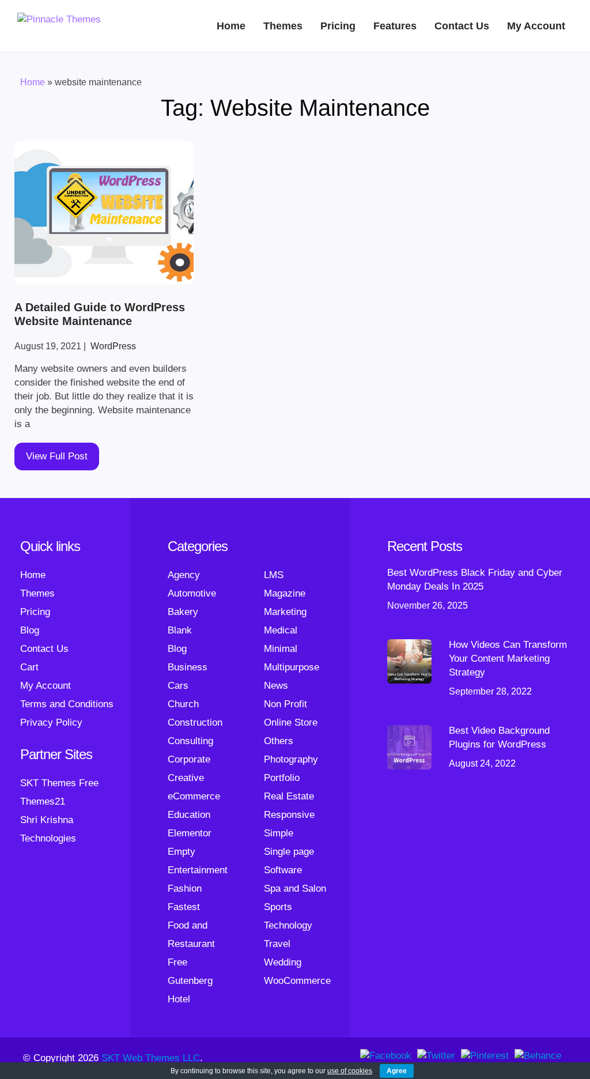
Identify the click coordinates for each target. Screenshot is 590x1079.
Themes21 (42, 801)
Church (183, 704)
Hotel (179, 999)
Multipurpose (291, 667)
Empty (181, 851)
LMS (273, 574)
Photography (291, 759)
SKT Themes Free (59, 783)
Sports (278, 906)
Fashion (185, 888)
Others (278, 740)
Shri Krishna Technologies (48, 829)
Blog (29, 630)
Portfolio (282, 777)
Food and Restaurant (191, 934)
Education (189, 814)
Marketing (285, 611)
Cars (178, 685)
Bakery (183, 611)
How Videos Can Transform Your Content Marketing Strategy (508, 658)
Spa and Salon (295, 888)
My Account (536, 26)
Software (283, 870)
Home (231, 26)
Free (177, 962)
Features (395, 26)
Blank (180, 630)
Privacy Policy (51, 722)
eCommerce (194, 796)
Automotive (192, 593)
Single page (289, 851)
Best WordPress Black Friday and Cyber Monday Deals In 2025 (474, 579)
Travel (277, 943)
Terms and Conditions (67, 704)
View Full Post (57, 456)
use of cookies (349, 1071)
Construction (195, 722)
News (276, 685)
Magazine (284, 593)
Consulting (190, 740)
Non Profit (285, 704)
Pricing (337, 26)
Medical (280, 630)
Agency (184, 574)
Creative (186, 777)
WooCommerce (297, 980)
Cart (29, 667)
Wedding (282, 962)
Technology (288, 925)
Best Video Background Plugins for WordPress (499, 737)
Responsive (289, 814)
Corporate (189, 759)
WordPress (113, 346)
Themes (282, 26)
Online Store (290, 722)
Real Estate (289, 796)
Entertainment (198, 870)
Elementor (189, 833)
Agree (397, 1071)
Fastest (184, 906)
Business (187, 667)
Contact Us (461, 26)
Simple (278, 833)
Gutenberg (190, 980)
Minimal (280, 648)
